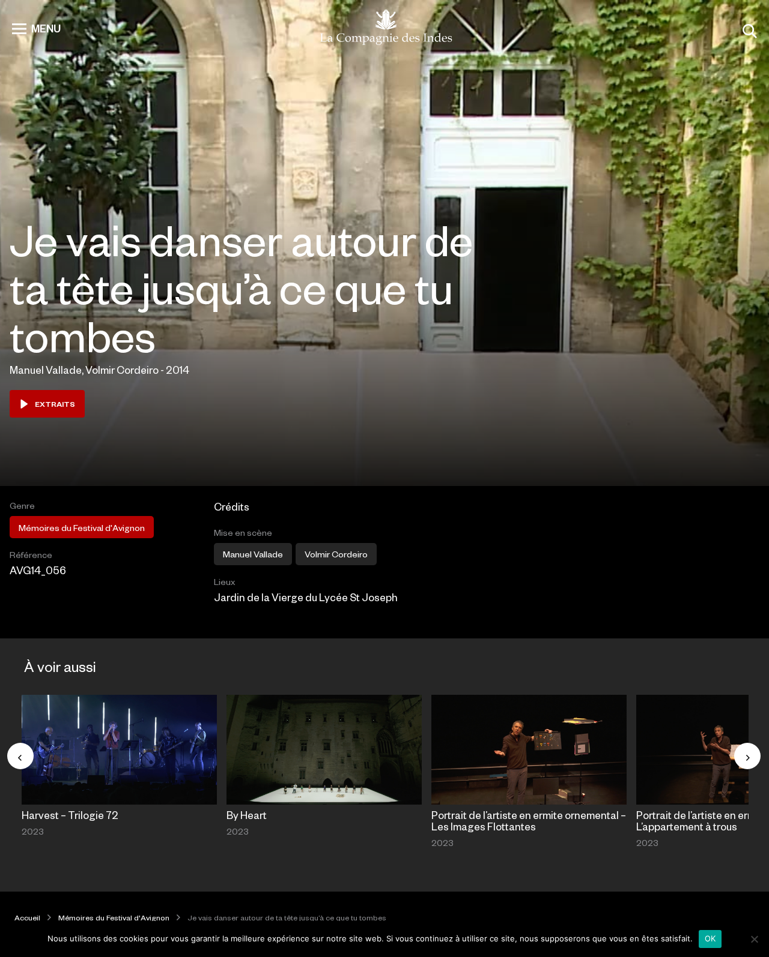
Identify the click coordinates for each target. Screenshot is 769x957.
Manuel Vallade (253, 553)
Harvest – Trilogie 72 (70, 814)
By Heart (246, 814)
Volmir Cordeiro (336, 553)
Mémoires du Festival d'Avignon (82, 527)
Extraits (55, 404)
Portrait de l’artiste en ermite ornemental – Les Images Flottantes (528, 820)
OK (710, 938)
